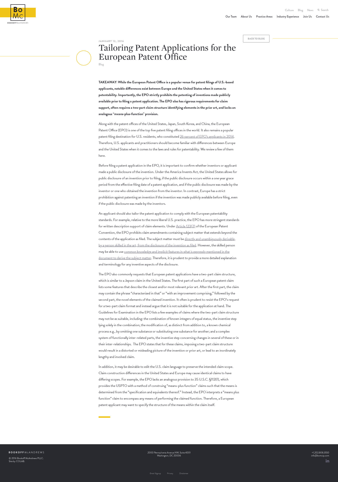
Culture (289, 10)
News (310, 10)
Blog (300, 10)
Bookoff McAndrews (18, 13)
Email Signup (155, 473)
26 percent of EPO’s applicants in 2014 (207, 136)
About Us (246, 16)
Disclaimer (183, 473)
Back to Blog (256, 38)
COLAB (20, 461)
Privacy (170, 473)
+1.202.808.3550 (320, 452)
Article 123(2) (185, 226)
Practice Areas (264, 16)
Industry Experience (288, 16)
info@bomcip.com (320, 455)
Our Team (231, 16)
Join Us (307, 16)
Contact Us (322, 16)
